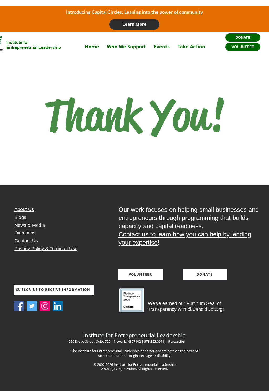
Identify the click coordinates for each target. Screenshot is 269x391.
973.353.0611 (154, 341)
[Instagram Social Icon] (45, 306)
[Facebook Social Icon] (19, 306)
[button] (126, 46)
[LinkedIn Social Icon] (58, 306)
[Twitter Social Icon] (32, 306)
